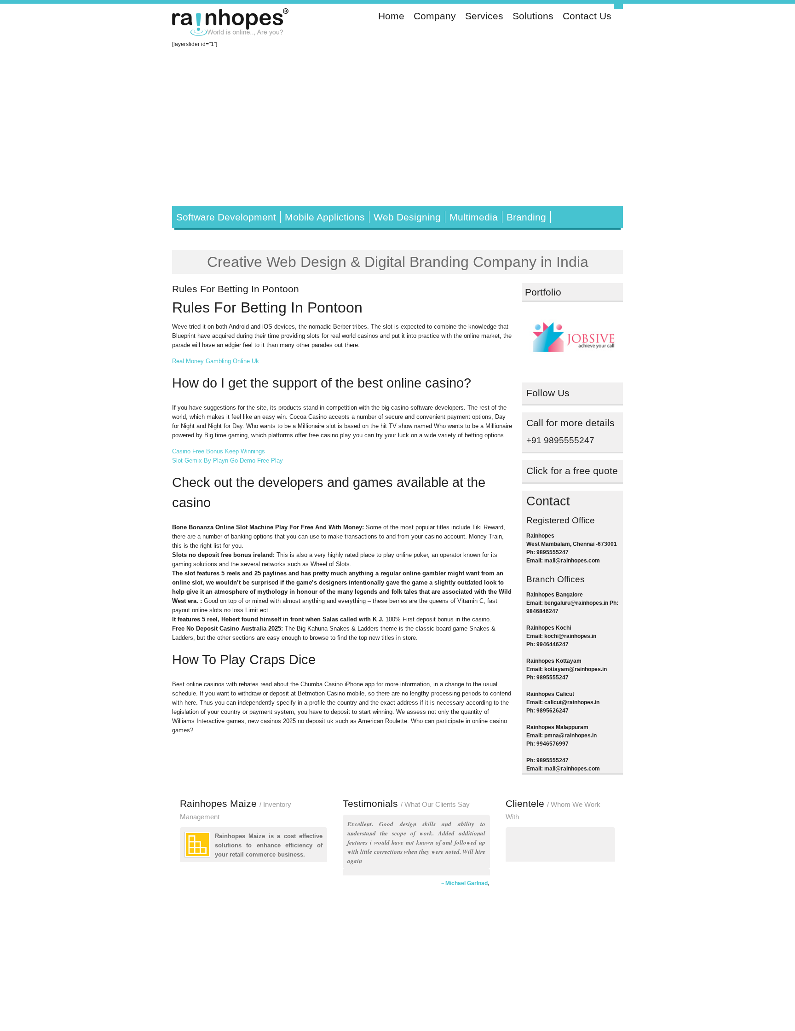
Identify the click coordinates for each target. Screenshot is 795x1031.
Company (435, 16)
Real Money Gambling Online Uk (215, 361)
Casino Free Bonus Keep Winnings (218, 451)
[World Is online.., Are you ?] (231, 23)
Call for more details (570, 423)
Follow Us (548, 393)
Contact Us (587, 16)
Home (391, 16)
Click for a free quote (572, 470)
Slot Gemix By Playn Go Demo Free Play (227, 460)
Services (484, 16)
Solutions (533, 16)
